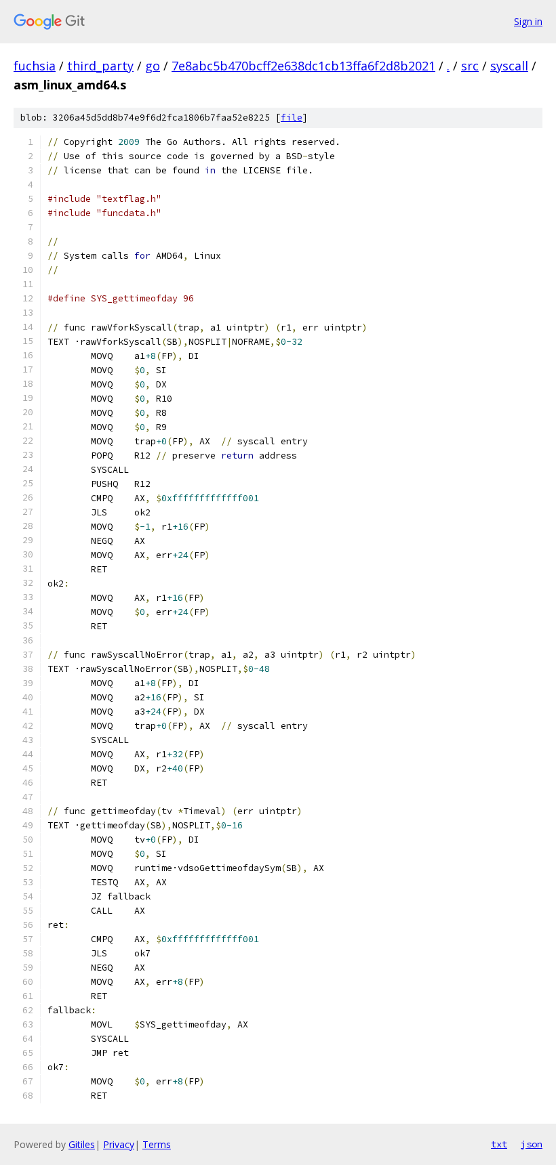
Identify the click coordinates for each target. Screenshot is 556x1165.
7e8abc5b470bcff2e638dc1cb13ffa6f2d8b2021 (303, 66)
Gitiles (81, 1144)
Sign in (528, 21)
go (152, 66)
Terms (156, 1144)
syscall (509, 66)
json (531, 1144)
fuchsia (35, 66)
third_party (100, 66)
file (291, 117)
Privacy (118, 1144)
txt (499, 1144)
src (470, 66)
